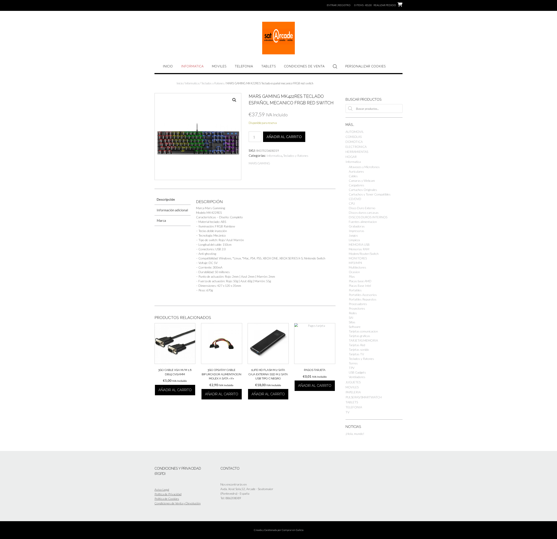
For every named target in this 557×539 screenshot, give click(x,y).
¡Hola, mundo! (355, 434)
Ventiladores (357, 377)
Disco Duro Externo (362, 208)
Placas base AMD (360, 281)
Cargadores (356, 185)
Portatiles (355, 290)
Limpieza (354, 240)
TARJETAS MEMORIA (363, 340)
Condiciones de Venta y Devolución (177, 503)
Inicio (168, 66)
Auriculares (356, 171)
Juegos (353, 235)
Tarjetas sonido (359, 349)
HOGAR (351, 157)
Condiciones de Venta (304, 66)
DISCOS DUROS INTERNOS (368, 217)
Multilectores (357, 267)
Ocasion (354, 272)
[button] (234, 100)
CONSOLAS (354, 137)
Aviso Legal (161, 489)
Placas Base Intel (360, 285)
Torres (353, 363)
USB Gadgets (357, 372)
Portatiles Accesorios (363, 295)
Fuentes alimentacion (363, 222)
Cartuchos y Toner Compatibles (370, 194)
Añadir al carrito (284, 137)
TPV (351, 368)
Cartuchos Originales (363, 190)
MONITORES (358, 258)
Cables (353, 176)
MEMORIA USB (359, 244)
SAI (351, 317)
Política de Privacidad (167, 494)
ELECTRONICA (356, 147)
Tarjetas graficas (359, 336)
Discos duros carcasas (364, 212)
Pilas (352, 276)
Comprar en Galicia (293, 530)
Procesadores (358, 304)
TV (347, 412)
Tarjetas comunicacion (363, 331)
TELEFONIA (244, 66)
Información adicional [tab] (172, 210)
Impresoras (356, 231)
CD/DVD (355, 199)
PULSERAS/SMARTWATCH (364, 397)
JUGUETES (353, 382)
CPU (352, 203)
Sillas (352, 322)
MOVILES (219, 66)
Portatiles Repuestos (362, 299)
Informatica (192, 66)
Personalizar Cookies (365, 66)
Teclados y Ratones (212, 83)
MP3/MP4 (355, 263)
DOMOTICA (354, 142)
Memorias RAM (359, 249)
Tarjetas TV (356, 354)
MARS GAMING (259, 163)
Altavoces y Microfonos (364, 167)
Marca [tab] (161, 220)
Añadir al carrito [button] (175, 390)
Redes (353, 313)
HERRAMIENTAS (357, 152)
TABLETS (268, 66)
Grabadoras (357, 226)
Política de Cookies (166, 499)
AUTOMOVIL (355, 131)
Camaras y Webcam (362, 180)
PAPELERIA (353, 392)
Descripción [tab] (166, 199)
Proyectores (357, 308)
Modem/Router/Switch (364, 253)
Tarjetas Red (357, 345)
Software (355, 327)
